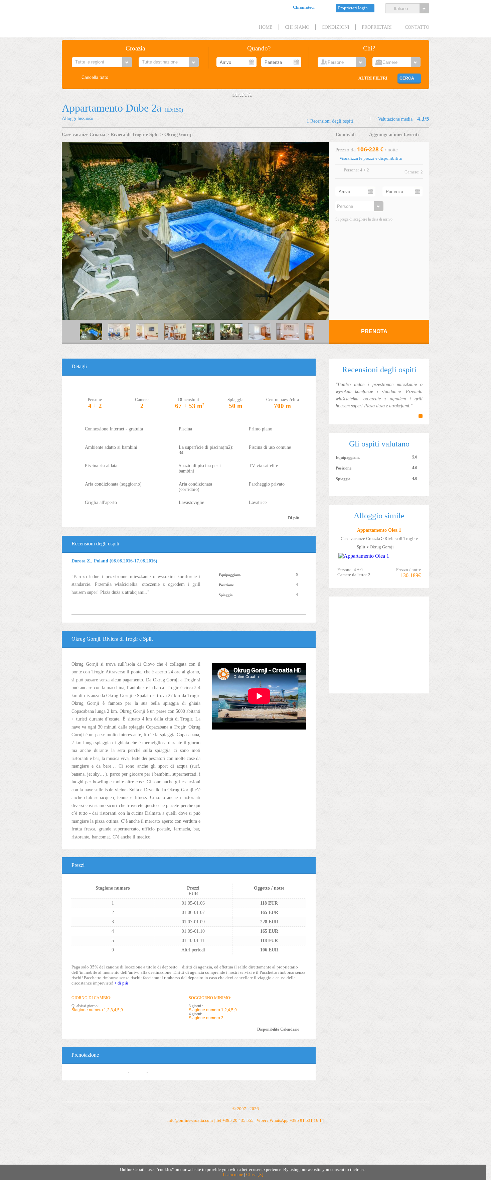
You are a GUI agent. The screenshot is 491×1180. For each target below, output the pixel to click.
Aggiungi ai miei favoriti (394, 134)
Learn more (233, 1174)
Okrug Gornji (178, 134)
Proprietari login (353, 8)
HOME (266, 27)
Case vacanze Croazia (83, 134)
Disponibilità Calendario (278, 1029)
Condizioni (335, 27)
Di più (293, 518)
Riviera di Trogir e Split (135, 134)
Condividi (346, 134)
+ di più (121, 983)
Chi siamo (297, 27)
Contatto (417, 27)
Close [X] (254, 1174)
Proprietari (377, 27)
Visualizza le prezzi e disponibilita (370, 158)
